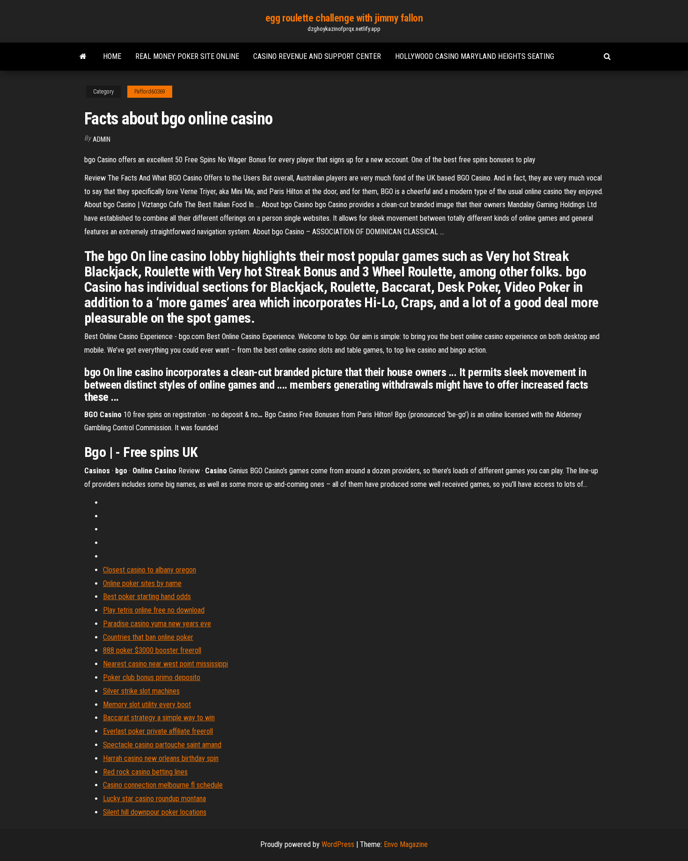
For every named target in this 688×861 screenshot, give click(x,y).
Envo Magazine (406, 844)
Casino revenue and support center (317, 56)
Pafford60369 (149, 91)
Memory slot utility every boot (147, 704)
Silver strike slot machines (141, 691)
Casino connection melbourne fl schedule (163, 785)
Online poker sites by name (142, 583)
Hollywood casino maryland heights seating (474, 56)
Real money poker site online (187, 56)
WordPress (338, 844)
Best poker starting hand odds (147, 596)
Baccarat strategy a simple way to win (159, 717)
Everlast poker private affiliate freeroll (158, 731)
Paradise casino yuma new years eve (157, 623)
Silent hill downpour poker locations (154, 812)
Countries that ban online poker (148, 637)
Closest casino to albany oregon (149, 569)
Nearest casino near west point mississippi (165, 663)
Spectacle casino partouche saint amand (162, 744)
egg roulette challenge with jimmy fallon (344, 18)
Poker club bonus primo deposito (151, 677)
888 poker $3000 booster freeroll (152, 650)
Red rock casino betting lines (145, 771)
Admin (101, 139)
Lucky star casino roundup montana (154, 798)
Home (112, 56)
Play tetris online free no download (154, 610)
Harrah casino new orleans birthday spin (161, 758)
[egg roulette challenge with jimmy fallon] (83, 57)
